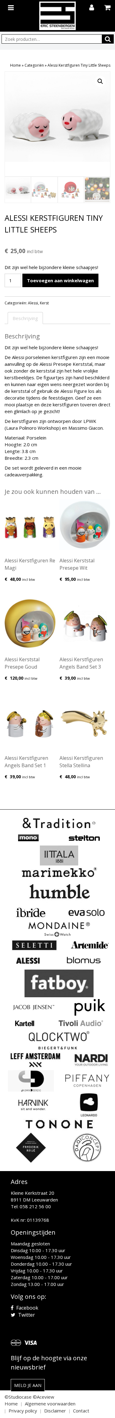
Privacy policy (23, 1411)
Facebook (26, 1307)
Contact (81, 1411)
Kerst (44, 303)
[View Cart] (108, 8)
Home (15, 65)
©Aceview (43, 1397)
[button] (100, 81)
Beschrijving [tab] (25, 318)
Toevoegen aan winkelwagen (60, 280)
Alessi (33, 303)
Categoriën (34, 65)
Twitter (26, 1314)
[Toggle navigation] (12, 6)
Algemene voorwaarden (50, 1403)
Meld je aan (27, 1385)
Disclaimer (55, 1411)
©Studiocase (18, 1397)
